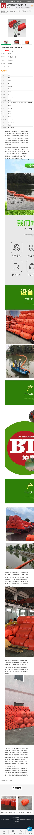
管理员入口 (22, 823)
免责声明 (17, 823)
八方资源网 (13, 823)
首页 (8, 11)
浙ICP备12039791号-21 (15, 819)
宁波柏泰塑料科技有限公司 (26, 819)
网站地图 (26, 823)
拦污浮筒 (18, 11)
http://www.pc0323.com (6, 780)
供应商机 (12, 11)
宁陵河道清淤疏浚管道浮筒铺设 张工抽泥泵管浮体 (13, 812)
